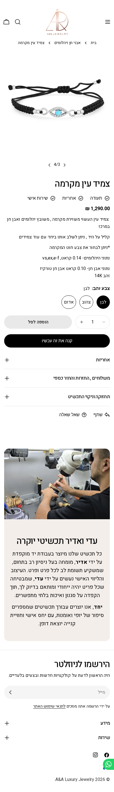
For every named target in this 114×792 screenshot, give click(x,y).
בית (93, 43)
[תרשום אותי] (10, 692)
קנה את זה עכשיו (57, 341)
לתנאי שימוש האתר (49, 706)
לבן (103, 302)
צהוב (86, 302)
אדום (69, 302)
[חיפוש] (17, 21)
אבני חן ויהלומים (68, 43)
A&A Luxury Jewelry (74, 779)
